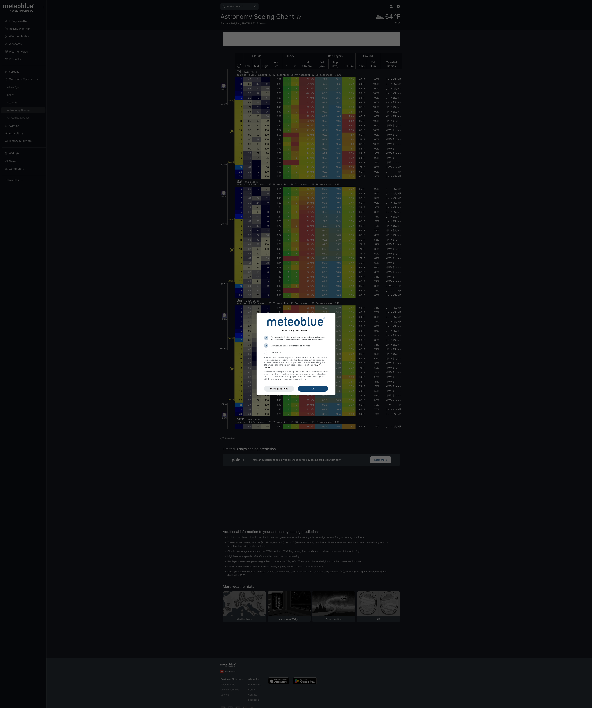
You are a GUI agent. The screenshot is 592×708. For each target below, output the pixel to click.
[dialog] (296, 354)
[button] (296, 352)
